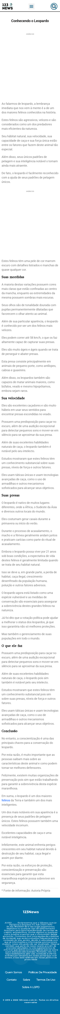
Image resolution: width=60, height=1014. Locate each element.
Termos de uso (45, 979)
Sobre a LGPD (31, 987)
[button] (31, 6)
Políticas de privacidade (42, 972)
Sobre (26, 979)
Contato (11, 979)
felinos (6, 800)
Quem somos (13, 972)
